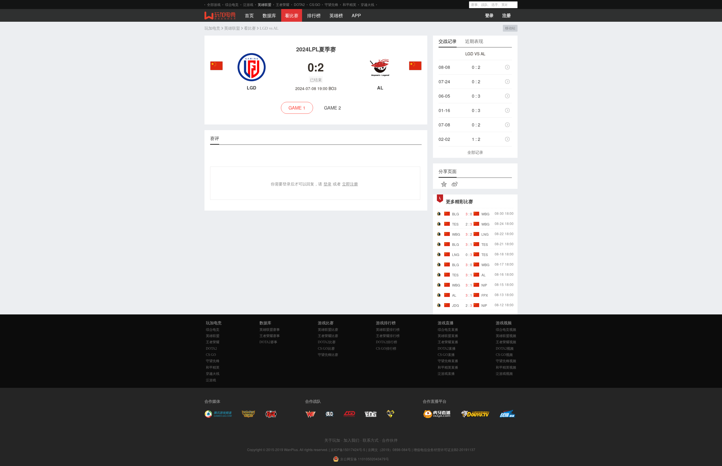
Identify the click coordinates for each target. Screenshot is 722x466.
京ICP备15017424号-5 (348, 449)
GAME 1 (297, 107)
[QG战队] (390, 416)
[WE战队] (310, 416)
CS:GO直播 (446, 355)
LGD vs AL (269, 28)
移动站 (510, 28)
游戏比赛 (326, 323)
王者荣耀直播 (448, 342)
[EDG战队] (371, 416)
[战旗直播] (507, 416)
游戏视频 (504, 323)
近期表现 (474, 41)
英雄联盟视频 (506, 336)
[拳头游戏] (271, 416)
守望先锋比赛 (328, 355)
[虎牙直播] (437, 416)
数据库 (269, 15)
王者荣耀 (282, 4)
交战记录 (448, 41)
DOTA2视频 (505, 349)
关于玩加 (332, 440)
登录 (489, 15)
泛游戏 (248, 4)
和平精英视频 (506, 367)
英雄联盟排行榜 (388, 330)
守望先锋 (331, 4)
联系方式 (370, 440)
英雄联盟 (264, 4)
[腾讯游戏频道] (218, 416)
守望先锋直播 (448, 361)
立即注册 (350, 184)
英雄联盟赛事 (269, 330)
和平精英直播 (448, 367)
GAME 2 (332, 107)
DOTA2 (299, 4)
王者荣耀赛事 (269, 336)
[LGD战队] (349, 416)
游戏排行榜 (386, 323)
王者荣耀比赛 (328, 336)
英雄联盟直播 (448, 336)
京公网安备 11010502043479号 (364, 459)
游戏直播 (446, 323)
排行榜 (314, 15)
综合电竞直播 (448, 330)
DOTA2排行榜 (386, 342)
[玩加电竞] (219, 15)
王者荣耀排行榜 (388, 336)
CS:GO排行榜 (386, 349)
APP (356, 15)
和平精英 (349, 4)
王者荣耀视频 (506, 342)
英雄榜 (336, 15)
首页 (249, 15)
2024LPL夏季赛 (316, 49)
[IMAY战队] (329, 416)
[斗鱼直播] (475, 416)
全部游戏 (214, 4)
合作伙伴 (390, 440)
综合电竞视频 (506, 330)
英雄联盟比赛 (328, 330)
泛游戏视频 (504, 374)
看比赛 (291, 15)
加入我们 (351, 440)
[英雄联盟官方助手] (248, 416)
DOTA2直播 (446, 349)
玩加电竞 (212, 28)
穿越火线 (367, 4)
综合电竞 (232, 4)
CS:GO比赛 (326, 349)
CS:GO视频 (504, 355)
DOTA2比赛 (327, 342)
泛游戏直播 (446, 374)
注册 (506, 15)
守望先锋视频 (506, 361)
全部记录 (475, 152)
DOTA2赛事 (268, 342)
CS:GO (314, 4)
